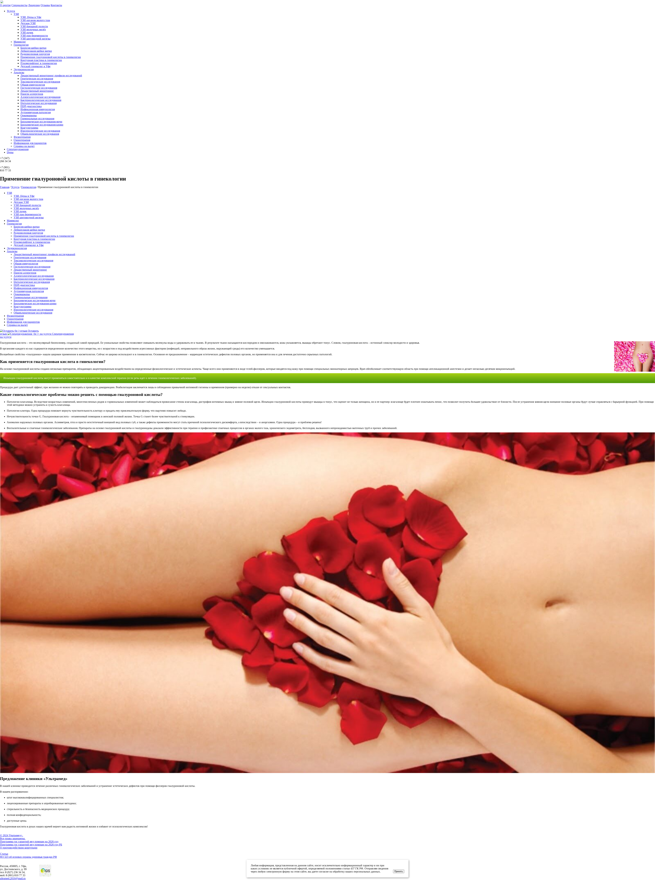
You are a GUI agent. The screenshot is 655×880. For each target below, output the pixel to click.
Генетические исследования (36, 78)
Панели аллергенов (31, 93)
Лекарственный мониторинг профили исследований (51, 75)
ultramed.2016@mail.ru (13, 878)
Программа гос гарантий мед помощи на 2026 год (29, 841)
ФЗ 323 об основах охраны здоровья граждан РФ (28, 856)
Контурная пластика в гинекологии (41, 60)
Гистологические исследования (38, 87)
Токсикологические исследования (40, 81)
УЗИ (16, 14)
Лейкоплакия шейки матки (36, 50)
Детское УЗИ (28, 23)
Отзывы (45, 5)
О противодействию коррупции (18, 847)
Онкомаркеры (28, 115)
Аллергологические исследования (40, 97)
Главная (4, 187)
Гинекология (21, 44)
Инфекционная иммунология (37, 109)
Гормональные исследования (37, 118)
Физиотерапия (22, 136)
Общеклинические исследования (39, 133)
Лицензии (34, 5)
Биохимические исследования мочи (41, 121)
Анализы (19, 72)
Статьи (4, 853)
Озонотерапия (22, 140)
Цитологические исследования (38, 103)
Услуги (11, 11)
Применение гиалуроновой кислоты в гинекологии (50, 57)
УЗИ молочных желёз (33, 29)
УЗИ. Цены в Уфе (30, 17)
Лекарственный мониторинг (37, 90)
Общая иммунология (32, 84)
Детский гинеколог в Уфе (35, 66)
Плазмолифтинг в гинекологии (38, 63)
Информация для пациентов (30, 143)
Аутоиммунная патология (35, 112)
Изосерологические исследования (40, 130)
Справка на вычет (24, 146)
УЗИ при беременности (34, 35)
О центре (5, 5)
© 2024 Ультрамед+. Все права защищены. (12, 837)
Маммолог (20, 41)
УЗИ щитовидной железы (35, 38)
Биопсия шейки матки (33, 47)
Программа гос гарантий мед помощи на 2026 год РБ (31, 844)
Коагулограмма (29, 127)
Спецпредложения (17, 149)
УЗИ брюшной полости (34, 26)
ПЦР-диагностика (31, 106)
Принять (398, 871)
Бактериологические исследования (40, 100)
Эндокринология (24, 69)
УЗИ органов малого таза (35, 20)
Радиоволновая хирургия (35, 54)
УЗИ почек (26, 32)
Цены (10, 152)
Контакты (56, 5)
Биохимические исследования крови (41, 124)
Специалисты (19, 5)
